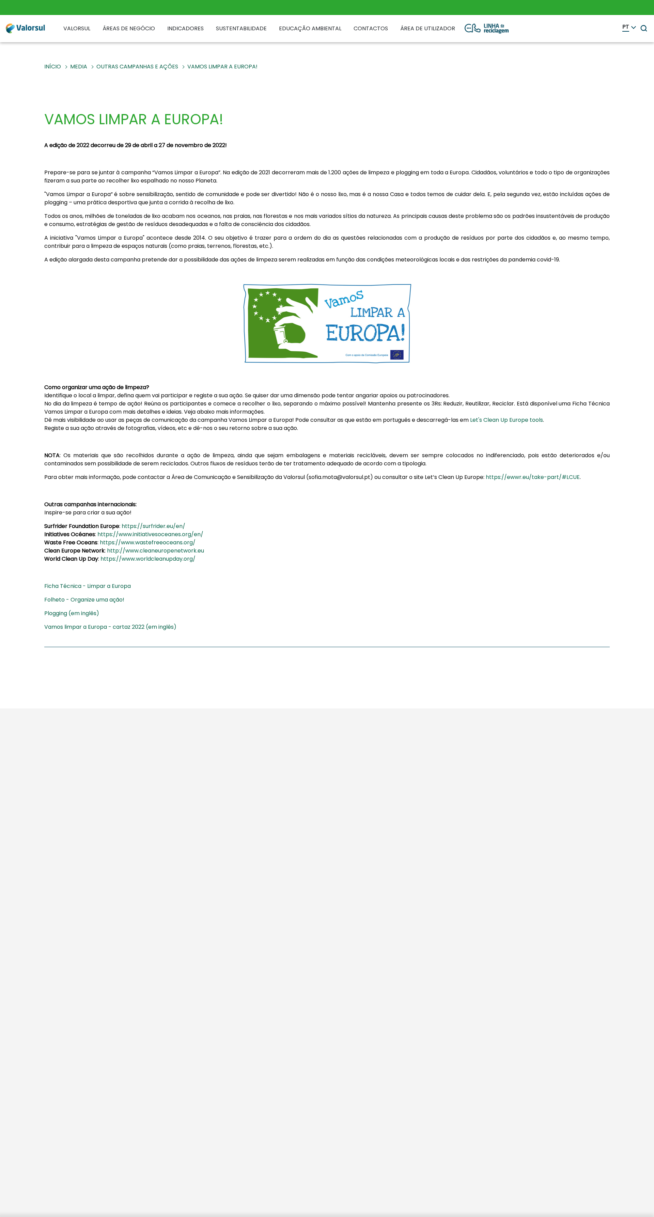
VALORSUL (76, 28)
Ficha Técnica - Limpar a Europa (87, 586)
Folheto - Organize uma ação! (84, 600)
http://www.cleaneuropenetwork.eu (155, 551)
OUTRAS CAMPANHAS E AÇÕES (137, 66)
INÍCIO (52, 66)
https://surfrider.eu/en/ (153, 526)
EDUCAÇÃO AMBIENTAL (310, 28)
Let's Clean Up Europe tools (506, 420)
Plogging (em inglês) (71, 613)
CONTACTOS (371, 28)
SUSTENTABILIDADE (241, 28)
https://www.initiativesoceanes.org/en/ (150, 534)
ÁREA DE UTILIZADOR (427, 28)
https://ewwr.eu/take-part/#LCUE (533, 477)
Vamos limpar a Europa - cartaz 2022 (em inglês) (110, 627)
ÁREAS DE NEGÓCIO (129, 28)
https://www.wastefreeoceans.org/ (148, 542)
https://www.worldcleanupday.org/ (148, 559)
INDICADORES (185, 28)
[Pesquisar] (643, 28)
